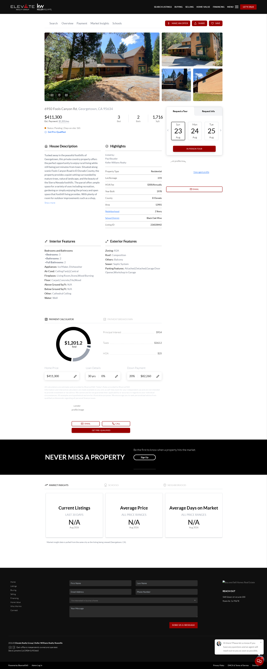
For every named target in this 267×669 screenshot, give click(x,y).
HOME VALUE (203, 7)
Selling (13, 594)
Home (13, 582)
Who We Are (15, 606)
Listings (13, 586)
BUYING (179, 7)
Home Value (15, 602)
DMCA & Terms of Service (238, 665)
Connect (14, 610)
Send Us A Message (183, 625)
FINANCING (218, 7)
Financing (14, 598)
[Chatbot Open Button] (259, 661)
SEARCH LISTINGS (163, 7)
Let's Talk (248, 7)
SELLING (189, 7)
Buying (13, 590)
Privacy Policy (218, 665)
